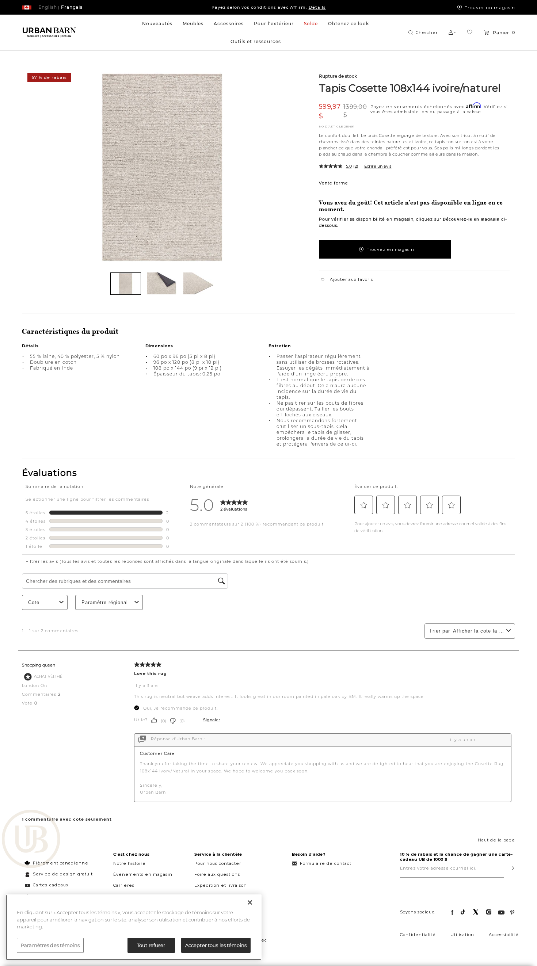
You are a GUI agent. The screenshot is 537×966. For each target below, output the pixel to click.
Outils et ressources (256, 41)
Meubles (193, 23)
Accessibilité (504, 934)
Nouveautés (157, 23)
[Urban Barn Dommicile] (49, 32)
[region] (134, 927)
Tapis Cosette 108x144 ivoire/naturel (410, 87)
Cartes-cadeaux (51, 884)
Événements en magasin (142, 874)
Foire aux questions (217, 874)
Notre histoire (129, 863)
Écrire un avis (378, 166)
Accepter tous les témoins (216, 945)
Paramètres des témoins (50, 945)
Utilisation (462, 934)
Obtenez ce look (348, 23)
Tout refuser (151, 945)
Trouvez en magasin (390, 249)
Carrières (123, 885)
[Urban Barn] (31, 840)
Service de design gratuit (62, 874)
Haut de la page (496, 840)
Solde (311, 23)
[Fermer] (250, 902)
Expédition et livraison (220, 885)
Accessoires (229, 23)
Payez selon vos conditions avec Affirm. (269, 7)
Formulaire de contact (325, 863)
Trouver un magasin (490, 7)
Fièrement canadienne (60, 863)
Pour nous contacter (217, 863)
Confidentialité (418, 934)
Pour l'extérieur (274, 23)
